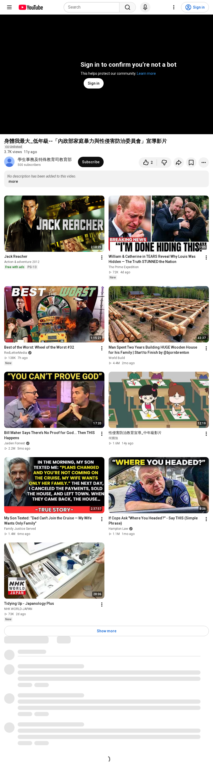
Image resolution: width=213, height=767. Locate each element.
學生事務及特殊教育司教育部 (45, 159)
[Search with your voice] (145, 7)
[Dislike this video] (164, 162)
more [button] (13, 181)
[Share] (179, 162)
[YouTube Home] (30, 7)
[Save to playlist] (191, 162)
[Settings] (174, 7)
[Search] (127, 7)
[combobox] (93, 7)
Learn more (146, 73)
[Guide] (9, 7)
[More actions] (203, 162)
